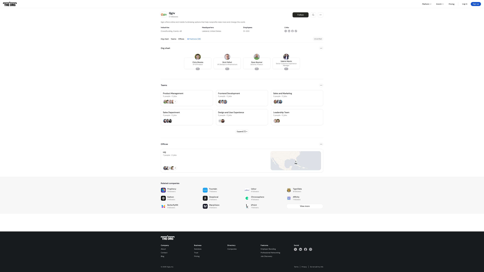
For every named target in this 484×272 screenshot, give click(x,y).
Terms (296, 267)
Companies (232, 249)
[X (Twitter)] (295, 249)
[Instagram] (310, 249)
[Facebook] (305, 249)
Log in (464, 4)
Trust (196, 252)
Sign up (476, 4)
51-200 (246, 31)
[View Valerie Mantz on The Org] (286, 57)
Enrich (439, 4)
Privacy (304, 267)
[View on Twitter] (285, 31)
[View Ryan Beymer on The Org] (257, 57)
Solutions (197, 249)
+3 (180, 31)
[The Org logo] (167, 237)
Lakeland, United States (211, 31)
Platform (425, 4)
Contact (164, 252)
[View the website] (296, 31)
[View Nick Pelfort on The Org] (227, 57)
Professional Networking (270, 252)
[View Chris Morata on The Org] (198, 57)
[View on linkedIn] (289, 31)
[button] (197, 63)
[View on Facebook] (292, 31)
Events (176, 31)
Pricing (197, 256)
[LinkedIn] (300, 249)
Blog (162, 256)
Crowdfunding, (167, 31)
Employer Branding (268, 249)
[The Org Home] (10, 4)
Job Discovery (266, 256)
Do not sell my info (316, 267)
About (163, 249)
